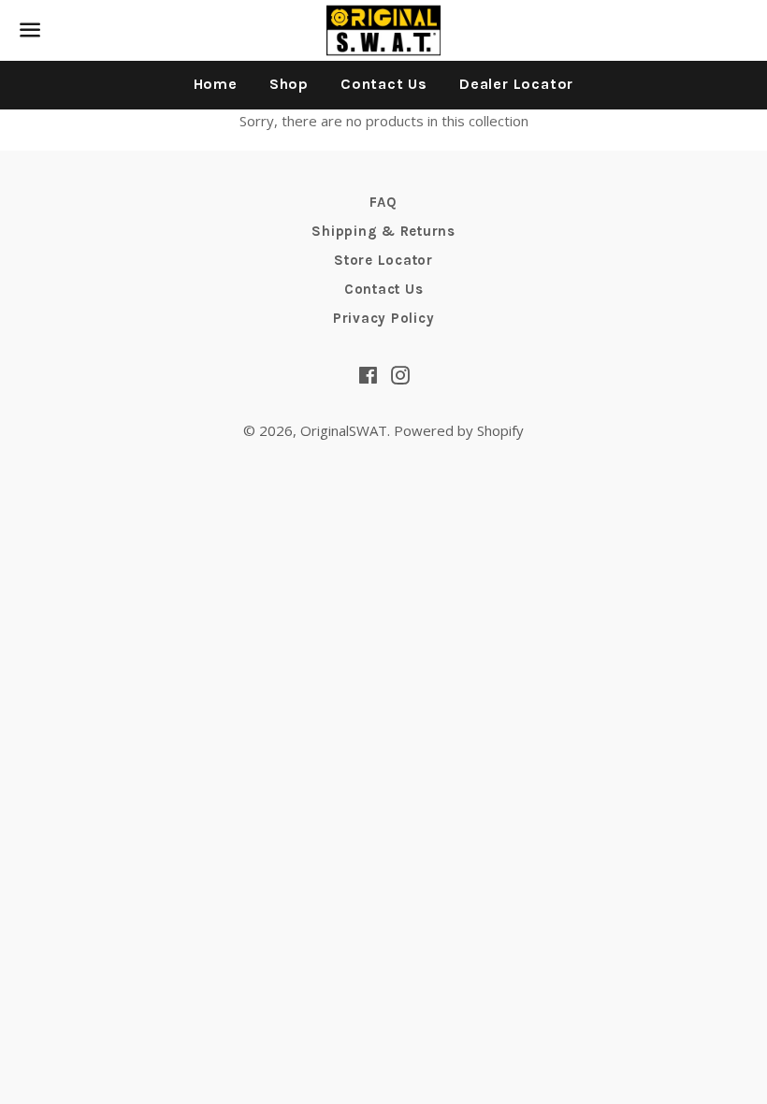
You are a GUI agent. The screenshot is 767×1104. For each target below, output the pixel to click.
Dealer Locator (516, 84)
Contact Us (383, 84)
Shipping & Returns (383, 231)
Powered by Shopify (459, 430)
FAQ (383, 202)
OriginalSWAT (343, 430)
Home (216, 84)
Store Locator (383, 260)
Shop (289, 84)
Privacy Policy (384, 318)
